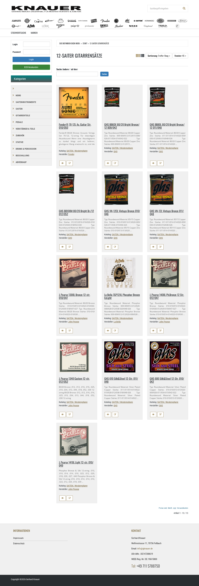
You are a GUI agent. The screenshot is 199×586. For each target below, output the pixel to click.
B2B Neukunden (31, 67)
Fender (71, 154)
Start (85, 43)
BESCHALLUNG (22, 155)
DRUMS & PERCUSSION (26, 149)
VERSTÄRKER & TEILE (25, 129)
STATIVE (19, 142)
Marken (34, 32)
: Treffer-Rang (158, 55)
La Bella (117, 321)
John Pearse (73, 321)
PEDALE (19, 122)
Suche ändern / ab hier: (67, 69)
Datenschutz (19, 543)
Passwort (17, 52)
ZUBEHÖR (20, 135)
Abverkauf (21, 162)
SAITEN (19, 109)
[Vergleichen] (70, 163)
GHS (115, 151)
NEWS (18, 95)
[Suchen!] (184, 8)
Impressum (18, 538)
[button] (62, 163)
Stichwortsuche (18, 32)
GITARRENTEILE (23, 115)
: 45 (180, 55)
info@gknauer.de (145, 548)
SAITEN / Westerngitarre (77, 151)
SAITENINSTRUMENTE (26, 102)
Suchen (104, 74)
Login (15, 44)
